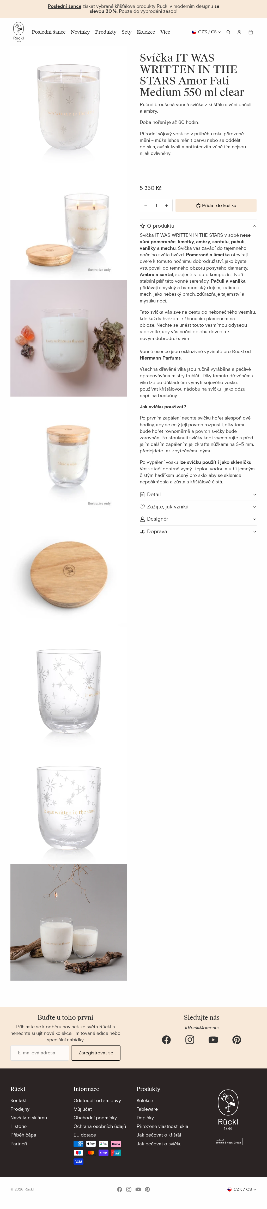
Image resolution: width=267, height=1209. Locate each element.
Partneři (18, 1144)
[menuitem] (165, 32)
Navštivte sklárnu (28, 1118)
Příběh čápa (23, 1135)
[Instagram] (189, 1039)
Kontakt (18, 1100)
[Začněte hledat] (228, 32)
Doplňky (145, 1118)
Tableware (147, 1109)
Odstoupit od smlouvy (97, 1100)
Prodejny (19, 1109)
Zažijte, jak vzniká (168, 506)
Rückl (29, 1189)
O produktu (160, 226)
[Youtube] (213, 1039)
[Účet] (239, 32)
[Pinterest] (236, 1039)
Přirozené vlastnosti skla (162, 1126)
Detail (154, 494)
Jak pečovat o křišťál (159, 1135)
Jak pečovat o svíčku (159, 1144)
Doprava (157, 531)
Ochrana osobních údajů (100, 1126)
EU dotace (85, 1135)
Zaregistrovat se (95, 1053)
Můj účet (83, 1109)
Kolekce (145, 1100)
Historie (18, 1126)
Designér (157, 519)
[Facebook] (166, 1039)
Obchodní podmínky (95, 1118)
